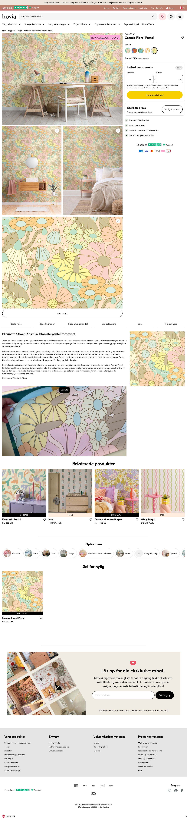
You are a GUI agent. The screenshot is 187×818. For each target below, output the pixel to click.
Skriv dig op (165, 695)
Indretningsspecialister (59, 746)
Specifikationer (47, 323)
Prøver (140, 323)
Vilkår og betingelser (147, 754)
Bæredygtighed (101, 746)
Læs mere (62, 313)
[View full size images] (57, 130)
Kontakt (97, 750)
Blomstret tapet (30, 30)
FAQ (140, 770)
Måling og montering (147, 742)
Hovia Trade (54, 742)
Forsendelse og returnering (150, 750)
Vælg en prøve (172, 109)
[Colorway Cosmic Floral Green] (128, 51)
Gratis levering (109, 323)
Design (19, 30)
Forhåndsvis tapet (155, 94)
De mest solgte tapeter (14, 754)
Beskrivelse (16, 323)
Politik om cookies (145, 766)
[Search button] (153, 16)
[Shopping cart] (180, 16)
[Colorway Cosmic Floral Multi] (141, 51)
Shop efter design (12, 770)
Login (171, 8)
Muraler (8, 750)
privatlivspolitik (149, 710)
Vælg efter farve (11, 766)
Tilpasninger (171, 323)
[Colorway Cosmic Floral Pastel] (154, 50)
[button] (181, 7)
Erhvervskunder (56, 750)
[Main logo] (10, 16)
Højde (169, 75)
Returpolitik (143, 762)
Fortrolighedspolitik (146, 758)
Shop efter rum (11, 762)
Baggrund (11, 30)
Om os (96, 742)
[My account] (171, 16)
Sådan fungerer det (78, 323)
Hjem (4, 30)
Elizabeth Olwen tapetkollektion (72, 340)
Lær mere (149, 135)
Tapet (7, 746)
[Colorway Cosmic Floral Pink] (147, 51)
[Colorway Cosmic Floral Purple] (134, 51)
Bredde (139, 75)
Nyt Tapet (8, 758)
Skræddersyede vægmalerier (17, 742)
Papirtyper (143, 746)
